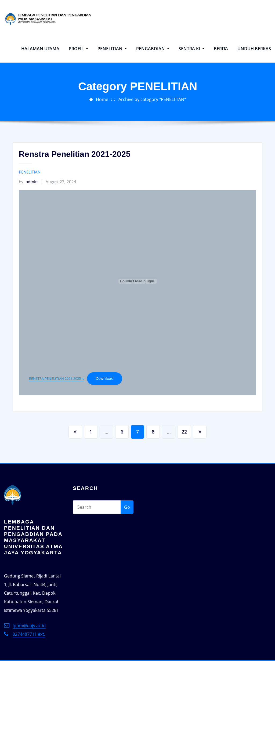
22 (184, 431)
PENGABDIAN (151, 49)
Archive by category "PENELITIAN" (152, 99)
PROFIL (77, 49)
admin (28, 181)
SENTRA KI (190, 49)
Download (105, 378)
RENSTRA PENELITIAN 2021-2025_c (56, 378)
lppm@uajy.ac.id (29, 626)
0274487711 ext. (29, 634)
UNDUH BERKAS (254, 49)
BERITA (221, 49)
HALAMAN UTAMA (40, 49)
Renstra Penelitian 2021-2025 (75, 154)
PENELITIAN (110, 49)
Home (102, 99)
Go (127, 507)
